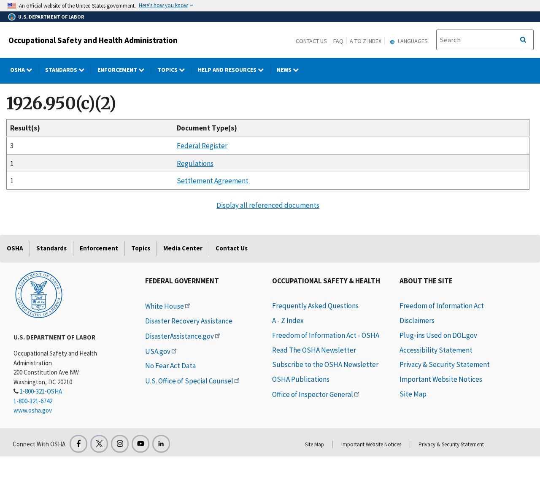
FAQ (338, 41)
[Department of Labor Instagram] (120, 444)
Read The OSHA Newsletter (314, 350)
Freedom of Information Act (442, 305)
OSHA (18, 69)
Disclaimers (417, 320)
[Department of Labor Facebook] (78, 444)
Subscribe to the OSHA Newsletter (325, 364)
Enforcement (117, 69)
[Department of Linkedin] (161, 444)
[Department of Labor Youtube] (140, 444)
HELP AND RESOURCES (228, 69)
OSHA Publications (300, 379)
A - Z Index (288, 320)
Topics (168, 69)
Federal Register (202, 145)
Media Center (182, 248)
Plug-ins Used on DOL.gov (438, 335)
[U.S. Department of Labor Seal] (39, 294)
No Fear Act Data (170, 365)
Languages (412, 41)
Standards (61, 69)
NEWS (285, 69)
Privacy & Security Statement (445, 364)
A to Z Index (365, 41)
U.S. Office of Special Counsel (189, 381)
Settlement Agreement (212, 180)
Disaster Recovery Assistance (188, 321)
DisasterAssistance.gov (179, 336)
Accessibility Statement (436, 350)
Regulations (195, 163)
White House (164, 306)
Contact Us (311, 41)
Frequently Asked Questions (315, 305)
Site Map (413, 394)
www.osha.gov (33, 410)
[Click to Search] (523, 40)
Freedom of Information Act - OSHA (325, 335)
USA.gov (157, 351)
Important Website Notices (441, 379)
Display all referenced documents (267, 205)
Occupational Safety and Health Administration (93, 40)
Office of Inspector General (312, 394)
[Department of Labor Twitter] (99, 444)
